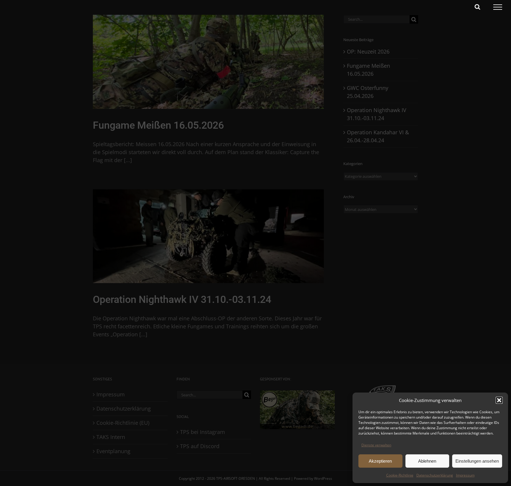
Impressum (465, 475)
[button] (499, 400)
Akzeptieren (380, 461)
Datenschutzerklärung (434, 475)
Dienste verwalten (376, 445)
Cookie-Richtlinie (399, 475)
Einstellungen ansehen (477, 461)
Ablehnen (427, 461)
